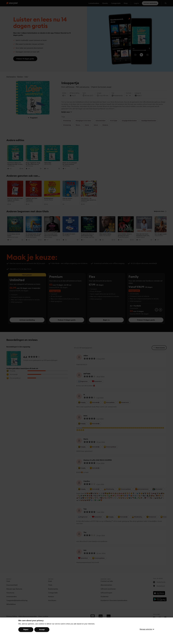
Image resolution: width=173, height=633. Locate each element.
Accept (42, 629)
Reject (25, 629)
